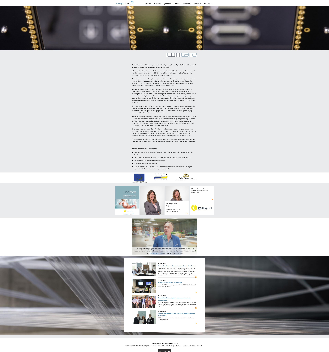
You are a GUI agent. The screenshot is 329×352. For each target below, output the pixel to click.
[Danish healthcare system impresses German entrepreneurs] (164, 301)
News (177, 4)
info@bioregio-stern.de (173, 346)
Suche (212, 4)
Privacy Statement (156, 253)
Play (164, 237)
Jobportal (168, 4)
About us (197, 4)
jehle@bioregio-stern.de (173, 209)
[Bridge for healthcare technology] (164, 286)
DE (205, 4)
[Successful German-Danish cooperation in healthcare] (164, 270)
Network (157, 4)
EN (209, 4)
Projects (148, 4)
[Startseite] (125, 3)
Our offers (187, 4)
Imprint (199, 346)
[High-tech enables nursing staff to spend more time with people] (164, 317)
